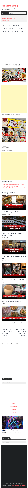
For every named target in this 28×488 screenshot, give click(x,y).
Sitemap (14, 409)
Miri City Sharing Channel (19, 485)
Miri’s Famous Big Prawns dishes (13, 323)
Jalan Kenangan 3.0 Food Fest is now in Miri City (13, 234)
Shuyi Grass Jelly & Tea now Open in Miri (14, 257)
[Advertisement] (14, 49)
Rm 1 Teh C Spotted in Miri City (12, 301)
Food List (14, 412)
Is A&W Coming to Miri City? (11, 212)
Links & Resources (14, 411)
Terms (14, 408)
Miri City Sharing (10, 6)
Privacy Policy (14, 406)
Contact (14, 405)
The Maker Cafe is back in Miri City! (13, 280)
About (13, 403)
